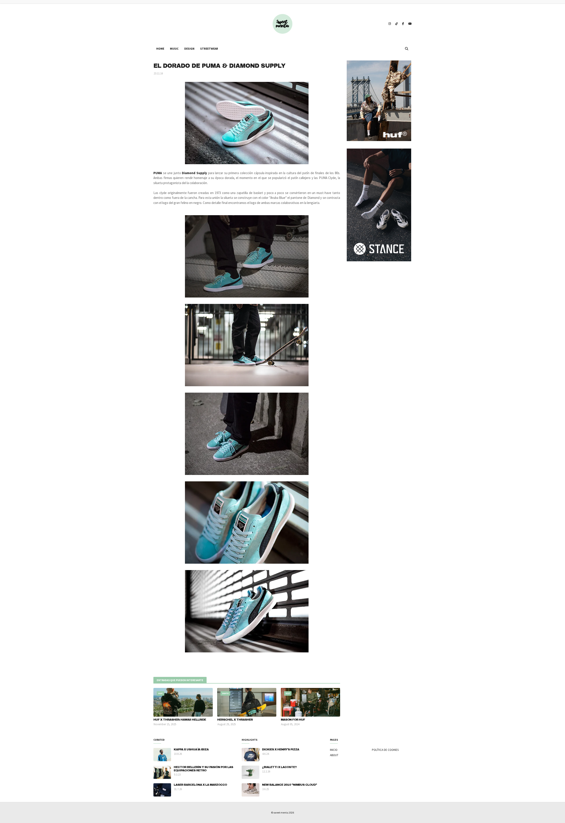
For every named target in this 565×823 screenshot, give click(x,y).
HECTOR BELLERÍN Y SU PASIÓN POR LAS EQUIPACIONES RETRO (203, 769)
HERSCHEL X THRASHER (235, 719)
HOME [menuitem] (160, 49)
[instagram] (389, 24)
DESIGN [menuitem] (189, 49)
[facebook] (403, 24)
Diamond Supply (194, 173)
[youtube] (409, 24)
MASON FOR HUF (293, 719)
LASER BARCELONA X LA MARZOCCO (200, 784)
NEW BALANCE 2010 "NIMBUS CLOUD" (289, 784)
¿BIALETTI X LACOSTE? (279, 767)
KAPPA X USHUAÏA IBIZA (191, 749)
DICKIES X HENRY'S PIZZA (280, 749)
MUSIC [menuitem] (174, 49)
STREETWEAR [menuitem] (209, 49)
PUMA (158, 173)
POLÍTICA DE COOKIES (385, 750)
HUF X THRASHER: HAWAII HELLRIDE (179, 719)
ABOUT (334, 755)
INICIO (333, 750)
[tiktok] (396, 24)
